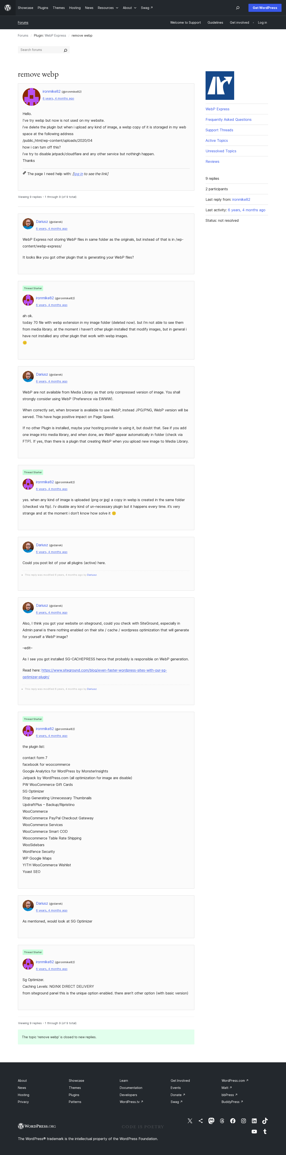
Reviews (212, 161)
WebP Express (55, 35)
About (22, 1080)
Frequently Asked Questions (229, 119)
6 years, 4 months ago (58, 98)
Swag (177, 1102)
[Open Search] (237, 8)
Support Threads (219, 130)
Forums (23, 22)
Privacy (23, 1102)
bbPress (230, 1095)
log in (78, 174)
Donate (178, 1095)
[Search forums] (65, 49)
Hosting (23, 1095)
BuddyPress (232, 1102)
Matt (227, 1088)
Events (176, 1088)
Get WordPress (265, 8)
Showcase (76, 1080)
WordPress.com (235, 1080)
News (22, 1088)
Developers (128, 1095)
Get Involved (180, 1080)
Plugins (74, 1095)
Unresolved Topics (221, 151)
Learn (124, 1080)
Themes (75, 1088)
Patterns (75, 1102)
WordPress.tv (131, 1102)
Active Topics (217, 140)
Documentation (131, 1088)
